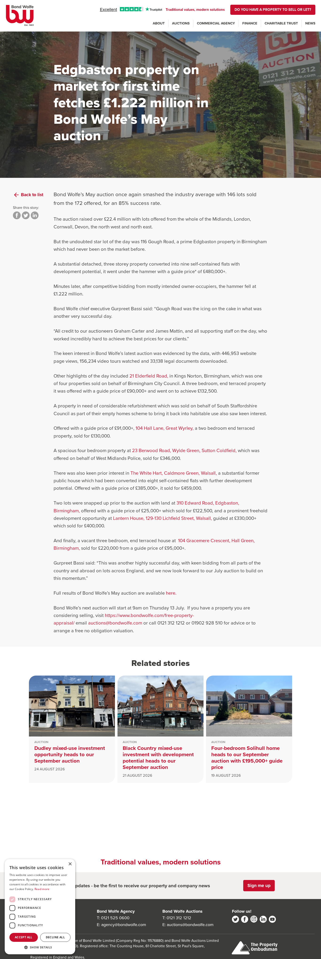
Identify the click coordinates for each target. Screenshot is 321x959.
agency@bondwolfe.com (123, 925)
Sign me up (258, 885)
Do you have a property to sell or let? (273, 9)
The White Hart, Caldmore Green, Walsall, (174, 473)
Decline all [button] (55, 937)
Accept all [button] (23, 937)
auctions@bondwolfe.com (115, 622)
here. (171, 593)
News (310, 23)
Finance (249, 23)
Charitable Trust (281, 23)
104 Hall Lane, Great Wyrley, (165, 428)
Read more (42, 889)
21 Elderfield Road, (149, 375)
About (159, 23)
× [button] (70, 864)
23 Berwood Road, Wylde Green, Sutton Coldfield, (185, 450)
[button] (39, 947)
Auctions (181, 23)
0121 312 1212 (179, 918)
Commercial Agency (216, 23)
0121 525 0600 (115, 918)
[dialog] (40, 906)
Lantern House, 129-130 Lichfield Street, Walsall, (163, 518)
